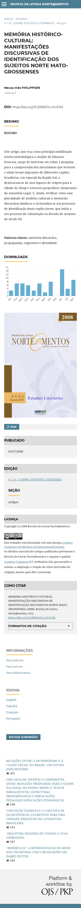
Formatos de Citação (28, 626)
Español (11, 706)
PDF (13, 426)
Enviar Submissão (23, 737)
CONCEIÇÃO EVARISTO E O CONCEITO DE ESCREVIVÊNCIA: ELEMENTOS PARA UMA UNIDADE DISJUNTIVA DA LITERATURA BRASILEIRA (35, 817)
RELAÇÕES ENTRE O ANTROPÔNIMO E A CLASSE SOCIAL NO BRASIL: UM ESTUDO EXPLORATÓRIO (35, 765)
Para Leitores (14, 660)
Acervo (21, 19)
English (11, 700)
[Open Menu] (4, 4)
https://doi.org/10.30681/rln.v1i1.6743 (37, 107)
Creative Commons (16, 562)
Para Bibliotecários (18, 673)
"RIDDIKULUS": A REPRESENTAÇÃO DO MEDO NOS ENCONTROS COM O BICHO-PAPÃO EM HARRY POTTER (38, 852)
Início (8, 19)
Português (13, 718)
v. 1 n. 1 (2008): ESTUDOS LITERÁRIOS (29, 23)
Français (12, 712)
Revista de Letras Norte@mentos (39, 4)
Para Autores (14, 666)
